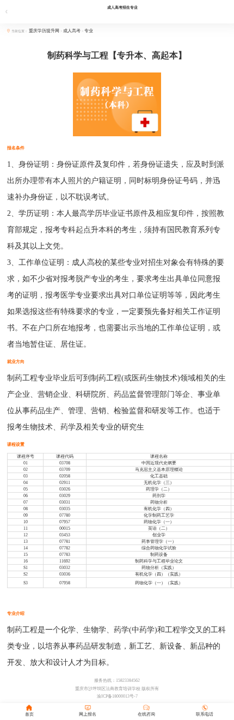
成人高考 (72, 30)
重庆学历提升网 (44, 30)
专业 (88, 30)
